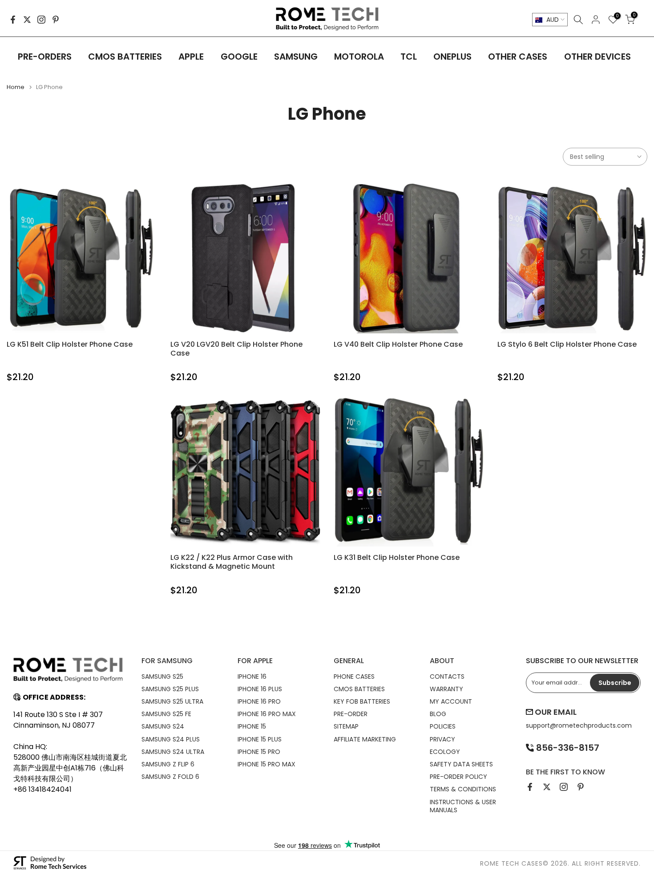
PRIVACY (442, 739)
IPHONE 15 (252, 726)
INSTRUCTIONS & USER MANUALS (463, 806)
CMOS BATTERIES (125, 56)
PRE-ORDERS (45, 56)
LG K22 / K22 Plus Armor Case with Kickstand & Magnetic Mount (231, 561)
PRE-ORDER (350, 713)
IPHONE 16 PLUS (260, 689)
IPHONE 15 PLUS (260, 739)
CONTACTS (447, 676)
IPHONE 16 (252, 676)
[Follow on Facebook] (13, 19)
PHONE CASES (354, 676)
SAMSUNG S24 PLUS (170, 739)
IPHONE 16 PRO (259, 701)
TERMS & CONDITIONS (463, 789)
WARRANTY (446, 689)
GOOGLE (239, 56)
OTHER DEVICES (597, 56)
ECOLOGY (445, 751)
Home (15, 87)
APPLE (191, 56)
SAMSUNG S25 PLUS (170, 689)
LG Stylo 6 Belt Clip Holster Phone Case (567, 344)
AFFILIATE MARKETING (365, 739)
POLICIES (443, 726)
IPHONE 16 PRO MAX (267, 713)
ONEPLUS (452, 56)
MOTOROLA (359, 56)
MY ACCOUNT (451, 701)
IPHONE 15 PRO (259, 751)
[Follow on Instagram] (41, 19)
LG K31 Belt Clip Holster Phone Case (397, 557)
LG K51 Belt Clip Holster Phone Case (70, 344)
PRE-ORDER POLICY (458, 776)
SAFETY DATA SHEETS (461, 764)
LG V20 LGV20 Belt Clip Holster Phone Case (236, 348)
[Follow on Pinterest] (56, 19)
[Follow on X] (27, 19)
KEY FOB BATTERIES (362, 701)
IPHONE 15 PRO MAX (266, 764)
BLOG (438, 713)
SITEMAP (346, 726)
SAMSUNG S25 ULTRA (172, 701)
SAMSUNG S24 (162, 726)
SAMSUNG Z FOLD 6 (170, 776)
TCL (408, 56)
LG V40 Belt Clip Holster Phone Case (398, 344)
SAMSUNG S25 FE (166, 713)
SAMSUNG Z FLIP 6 (167, 764)
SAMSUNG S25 (162, 676)
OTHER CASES (517, 56)
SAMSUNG (296, 56)
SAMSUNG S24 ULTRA (172, 751)
